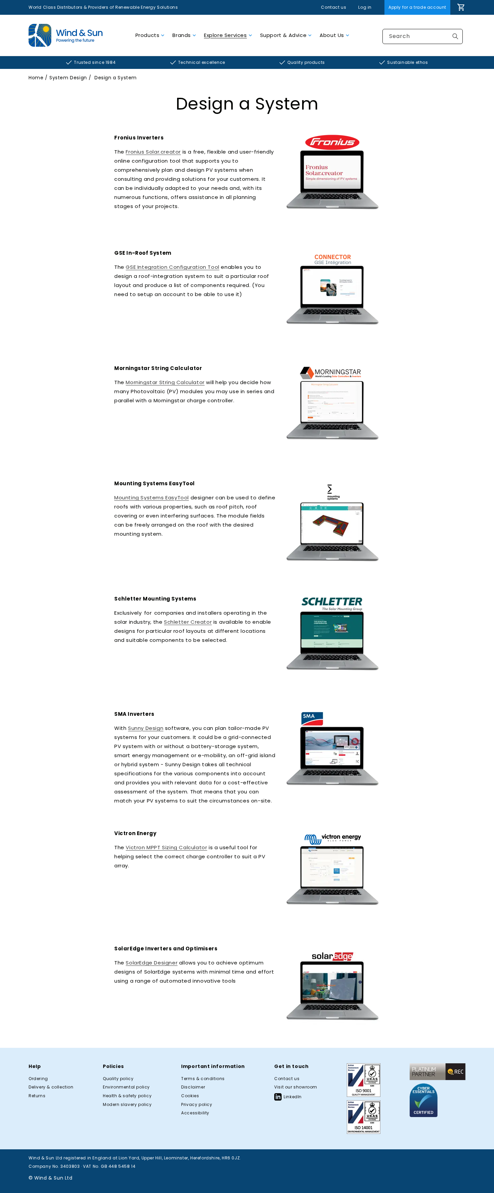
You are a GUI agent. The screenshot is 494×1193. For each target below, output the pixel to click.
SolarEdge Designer (151, 962)
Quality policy (118, 1078)
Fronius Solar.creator (153, 151)
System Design (68, 77)
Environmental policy (126, 1087)
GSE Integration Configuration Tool (172, 267)
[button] (150, 35)
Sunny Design (145, 728)
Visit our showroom (295, 1087)
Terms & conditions (203, 1078)
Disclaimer (193, 1087)
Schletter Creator (188, 621)
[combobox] (422, 36)
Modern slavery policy (127, 1104)
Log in (365, 7)
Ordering (38, 1078)
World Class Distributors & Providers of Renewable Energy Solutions (103, 7)
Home (36, 77)
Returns (37, 1096)
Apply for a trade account (417, 7)
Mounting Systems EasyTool (151, 497)
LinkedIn (293, 1097)
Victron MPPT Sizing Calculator (166, 847)
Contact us (333, 7)
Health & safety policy (127, 1096)
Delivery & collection (51, 1087)
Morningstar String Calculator (165, 382)
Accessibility (195, 1113)
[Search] (455, 36)
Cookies (190, 1096)
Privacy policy (196, 1104)
